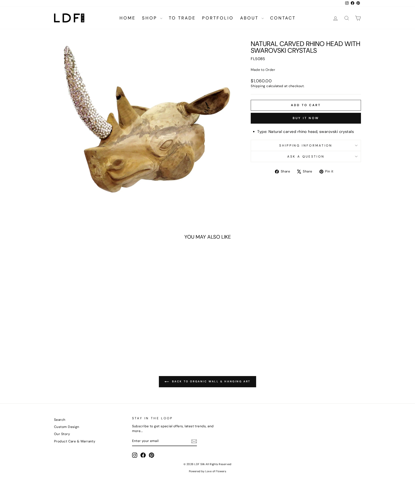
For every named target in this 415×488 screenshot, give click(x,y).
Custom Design (66, 427)
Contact (283, 18)
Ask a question (305, 156)
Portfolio (218, 18)
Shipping (258, 86)
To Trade (182, 18)
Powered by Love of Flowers (207, 471)
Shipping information (305, 145)
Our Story (62, 434)
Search (59, 420)
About (250, 18)
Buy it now (306, 118)
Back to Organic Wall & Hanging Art (211, 381)
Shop (150, 18)
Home (128, 18)
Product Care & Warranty (74, 441)
